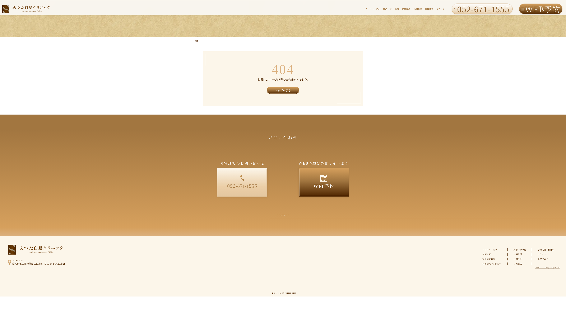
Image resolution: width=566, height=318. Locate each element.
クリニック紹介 (373, 9)
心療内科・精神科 (546, 249)
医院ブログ (543, 258)
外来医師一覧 (520, 249)
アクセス (441, 9)
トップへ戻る (283, 90)
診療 (397, 9)
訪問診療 (406, 9)
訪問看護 (418, 9)
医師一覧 (387, 9)
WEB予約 (542, 9)
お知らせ (518, 258)
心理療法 (518, 263)
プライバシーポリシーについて (547, 268)
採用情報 (429, 9)
